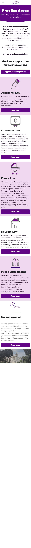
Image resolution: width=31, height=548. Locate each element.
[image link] (15, 2)
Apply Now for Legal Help (15, 72)
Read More (15, 110)
